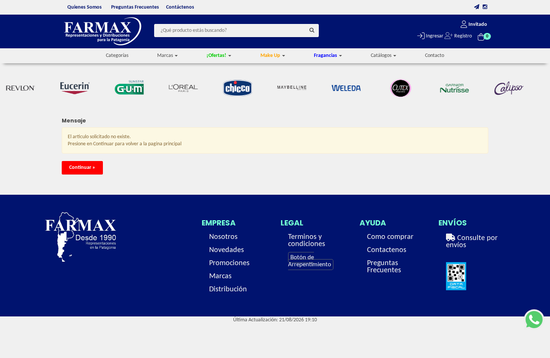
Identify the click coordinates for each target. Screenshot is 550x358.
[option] (65, 88)
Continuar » (82, 167)
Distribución (228, 289)
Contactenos (386, 250)
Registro (462, 36)
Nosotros (223, 237)
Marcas (220, 276)
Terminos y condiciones (306, 240)
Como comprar (390, 237)
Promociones (229, 263)
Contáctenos (180, 7)
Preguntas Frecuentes (135, 7)
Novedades (226, 250)
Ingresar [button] (434, 36)
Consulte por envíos (472, 241)
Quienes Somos (84, 7)
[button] (476, 7)
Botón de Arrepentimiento (309, 261)
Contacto (434, 55)
